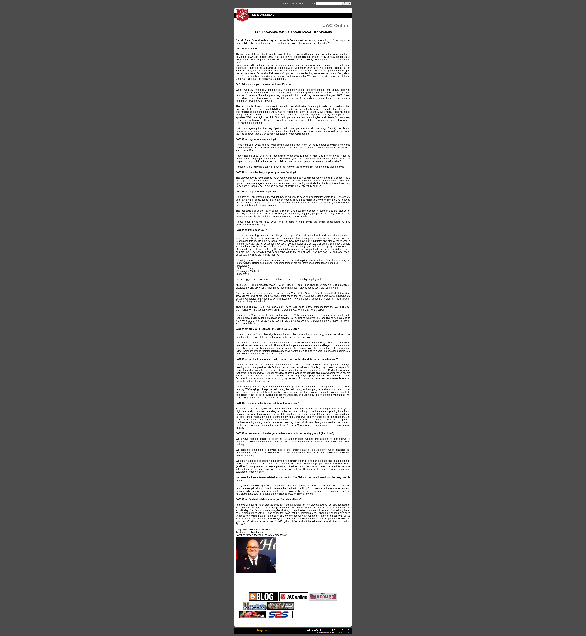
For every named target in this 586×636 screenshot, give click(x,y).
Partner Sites (310, 3)
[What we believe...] (279, 617)
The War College (297, 3)
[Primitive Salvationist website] (332, 609)
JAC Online (286, 3)
